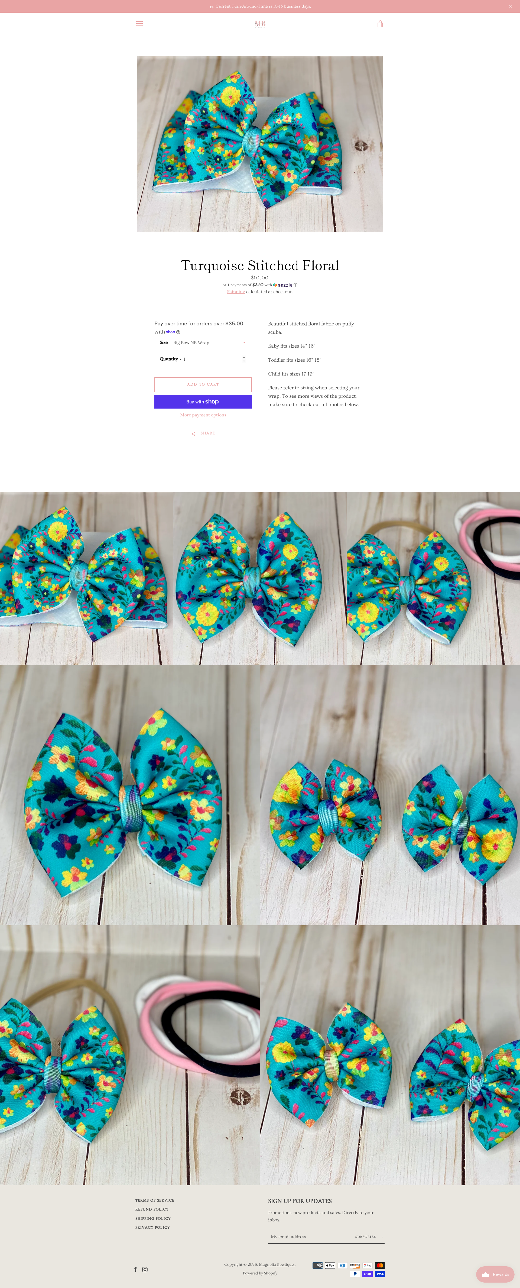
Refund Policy (152, 1209)
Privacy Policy (152, 1227)
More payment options (203, 415)
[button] (260, 284)
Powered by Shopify (260, 1273)
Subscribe (366, 1237)
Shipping (236, 291)
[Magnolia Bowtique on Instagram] (145, 1268)
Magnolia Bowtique (277, 1264)
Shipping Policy (153, 1218)
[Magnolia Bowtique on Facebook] (135, 1268)
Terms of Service (154, 1200)
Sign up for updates (300, 1201)
